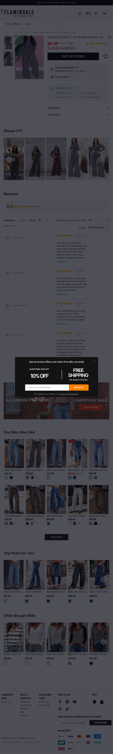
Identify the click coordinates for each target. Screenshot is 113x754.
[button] (94, 361)
